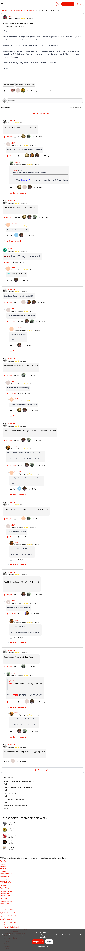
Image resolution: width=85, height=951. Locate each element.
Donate (2, 864)
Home (4, 10)
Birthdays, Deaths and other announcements (18, 787)
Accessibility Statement (11, 927)
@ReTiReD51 (13, 681)
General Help (8, 808)
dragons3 (14, 446)
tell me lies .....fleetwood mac (25, 85)
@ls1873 (15, 170)
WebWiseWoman (14, 841)
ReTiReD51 (11, 120)
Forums (10, 10)
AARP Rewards (5, 871)
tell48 (13, 267)
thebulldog (14, 223)
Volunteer (3, 866)
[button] (2, 4)
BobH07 (11, 829)
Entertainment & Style (21, 10)
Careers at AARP (5, 893)
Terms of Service (9, 925)
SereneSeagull (12, 835)
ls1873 (13, 143)
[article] (42, 129)
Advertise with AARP (6, 891)
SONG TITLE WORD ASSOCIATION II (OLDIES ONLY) (21, 781)
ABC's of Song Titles (10, 793)
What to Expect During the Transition (15, 805)
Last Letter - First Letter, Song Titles (15, 799)
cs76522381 (18, 328)
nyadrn (10, 16)
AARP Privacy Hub (10, 922)
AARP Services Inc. (6, 901)
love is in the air (9, 85)
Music (32, 10)
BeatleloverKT (12, 823)
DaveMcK (11, 847)
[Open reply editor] (42, 100)
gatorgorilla (17, 162)
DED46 (10, 249)
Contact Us (3, 880)
